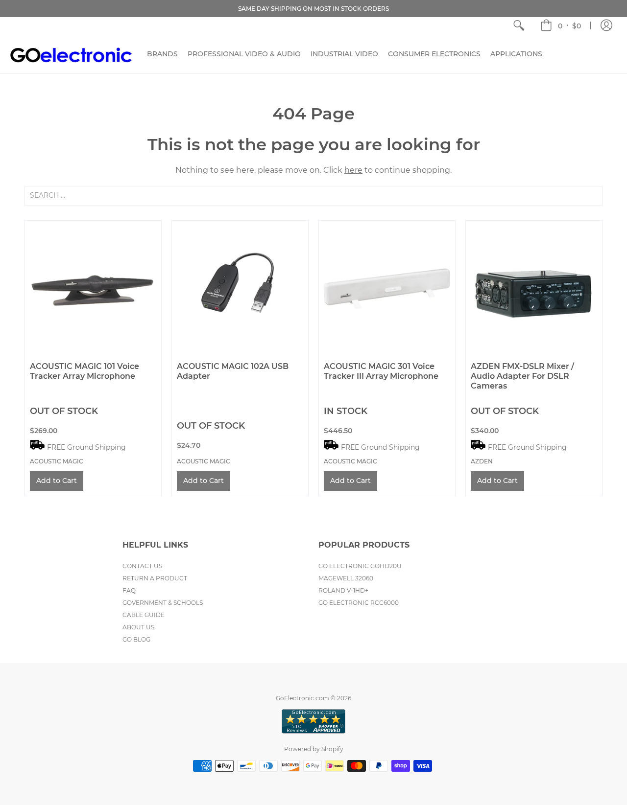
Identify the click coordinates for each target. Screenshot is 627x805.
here (353, 170)
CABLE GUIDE (143, 615)
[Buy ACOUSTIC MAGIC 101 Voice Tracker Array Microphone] (93, 289)
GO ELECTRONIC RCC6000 (358, 602)
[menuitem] (519, 25)
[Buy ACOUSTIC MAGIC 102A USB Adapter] (240, 289)
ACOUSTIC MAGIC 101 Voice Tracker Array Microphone (84, 371)
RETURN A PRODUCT (154, 578)
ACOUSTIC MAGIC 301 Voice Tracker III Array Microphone (381, 371)
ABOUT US (138, 627)
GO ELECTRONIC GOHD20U (360, 566)
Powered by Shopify (313, 749)
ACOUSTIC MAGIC (56, 461)
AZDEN (482, 461)
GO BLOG (136, 639)
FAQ (129, 590)
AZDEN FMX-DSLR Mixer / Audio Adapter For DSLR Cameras (522, 376)
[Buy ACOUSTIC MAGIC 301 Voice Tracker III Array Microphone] (387, 289)
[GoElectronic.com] (71, 53)
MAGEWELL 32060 (345, 578)
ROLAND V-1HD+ (343, 590)
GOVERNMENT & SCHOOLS (162, 602)
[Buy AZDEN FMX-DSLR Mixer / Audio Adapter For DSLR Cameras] (534, 289)
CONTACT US (142, 566)
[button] (561, 25)
